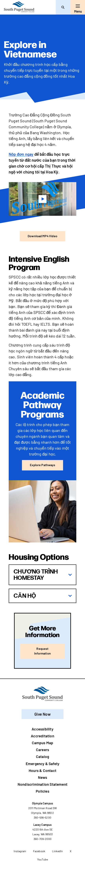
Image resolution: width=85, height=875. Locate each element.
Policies (42, 791)
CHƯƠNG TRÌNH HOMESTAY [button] (36, 575)
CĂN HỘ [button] (25, 595)
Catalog (42, 756)
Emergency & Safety (42, 763)
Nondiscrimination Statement (42, 784)
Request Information (42, 651)
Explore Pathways (42, 465)
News (42, 777)
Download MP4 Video (42, 236)
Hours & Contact (42, 770)
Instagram (20, 851)
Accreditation (42, 736)
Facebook (39, 851)
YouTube (42, 859)
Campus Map (42, 742)
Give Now (42, 714)
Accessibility (42, 729)
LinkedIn (57, 851)
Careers (42, 749)
